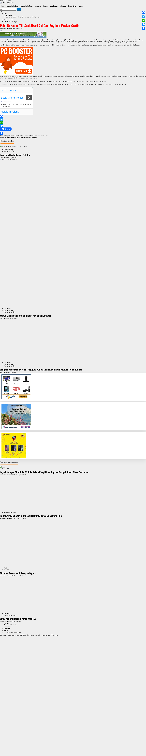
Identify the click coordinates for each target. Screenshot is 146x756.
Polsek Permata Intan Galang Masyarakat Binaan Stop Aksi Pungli (18, 138)
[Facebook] (73, 116)
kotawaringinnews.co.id (8, 29)
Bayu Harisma (4, 158)
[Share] (73, 133)
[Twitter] (73, 119)
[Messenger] (73, 125)
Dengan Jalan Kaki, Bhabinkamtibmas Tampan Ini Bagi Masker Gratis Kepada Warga (24, 136)
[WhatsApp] (73, 122)
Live (1, 11)
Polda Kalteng (8, 20)
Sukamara (63, 6)
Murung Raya (72, 6)
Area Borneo (54, 6)
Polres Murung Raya (10, 22)
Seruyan (45, 6)
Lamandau (38, 6)
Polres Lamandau (9, 151)
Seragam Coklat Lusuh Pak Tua (15, 155)
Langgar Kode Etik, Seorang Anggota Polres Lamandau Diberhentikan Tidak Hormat (41, 476)
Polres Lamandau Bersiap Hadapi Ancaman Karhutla (25, 315)
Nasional (80, 6)
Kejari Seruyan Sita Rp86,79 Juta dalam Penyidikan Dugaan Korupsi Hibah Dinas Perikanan (44, 579)
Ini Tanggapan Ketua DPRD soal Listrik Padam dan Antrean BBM (31, 735)
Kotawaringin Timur (26, 6)
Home (2, 6)
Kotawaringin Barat (12, 6)
